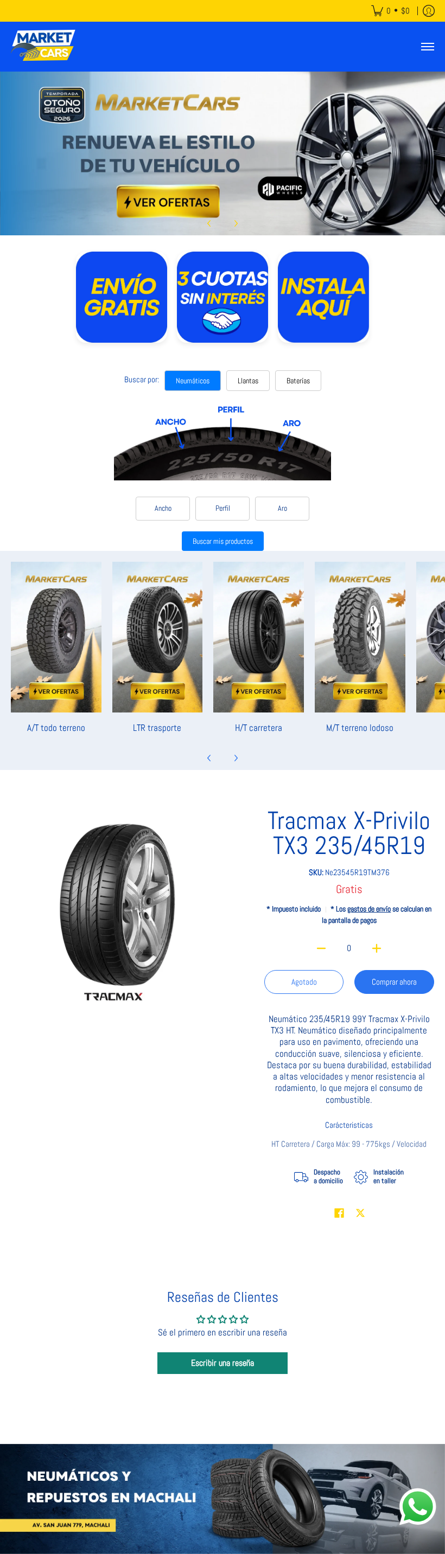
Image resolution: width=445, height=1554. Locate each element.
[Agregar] (377, 948)
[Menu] (427, 47)
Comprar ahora (394, 982)
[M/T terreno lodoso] (360, 637)
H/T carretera (258, 728)
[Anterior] (209, 223)
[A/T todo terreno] (56, 637)
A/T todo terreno (56, 728)
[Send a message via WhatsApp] (418, 1507)
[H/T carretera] (258, 637)
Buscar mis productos (223, 541)
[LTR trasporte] (157, 637)
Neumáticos (192, 381)
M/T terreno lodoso (359, 728)
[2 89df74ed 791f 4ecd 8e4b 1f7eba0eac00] (222, 153)
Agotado (304, 982)
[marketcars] (43, 47)
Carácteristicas (349, 1125)
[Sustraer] (321, 948)
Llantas (248, 381)
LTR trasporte (157, 728)
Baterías (298, 381)
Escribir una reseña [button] (222, 1363)
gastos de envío (369, 909)
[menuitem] (390, 11)
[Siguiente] (235, 223)
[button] (339, 1213)
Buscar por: (141, 379)
